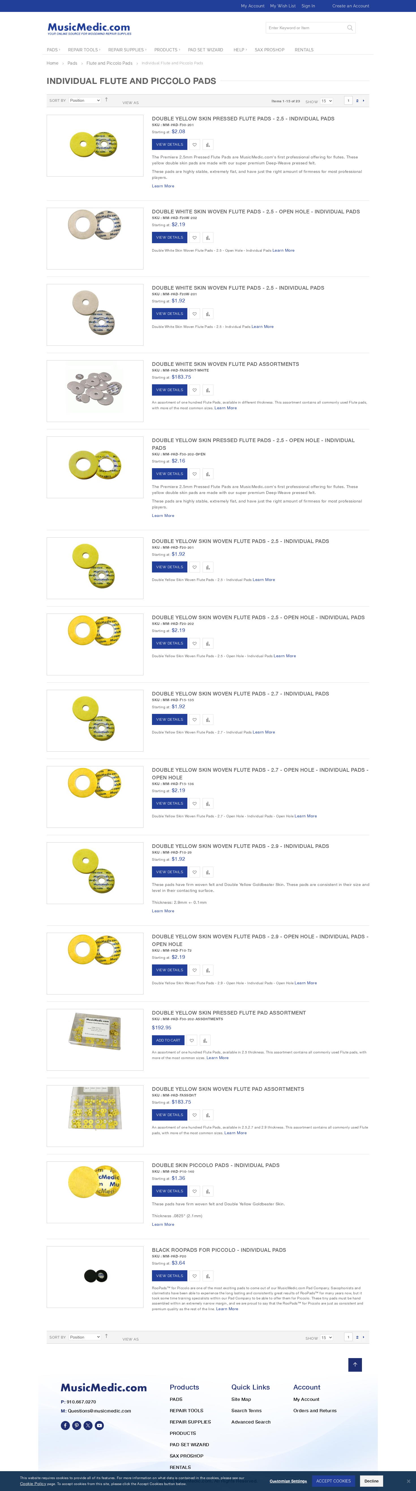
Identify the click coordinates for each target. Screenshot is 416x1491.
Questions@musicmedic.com (99, 1410)
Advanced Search (251, 1421)
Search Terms (246, 1410)
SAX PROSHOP (187, 1455)
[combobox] (311, 27)
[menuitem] (52, 50)
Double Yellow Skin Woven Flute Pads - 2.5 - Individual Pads (240, 541)
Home (53, 63)
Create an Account (351, 6)
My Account (253, 6)
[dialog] (208, 1481)
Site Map (241, 1399)
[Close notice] (408, 1481)
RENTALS (180, 1467)
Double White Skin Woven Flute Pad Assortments (225, 364)
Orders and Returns (315, 1410)
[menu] (208, 50)
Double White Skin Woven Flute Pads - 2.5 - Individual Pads (238, 288)
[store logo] (89, 28)
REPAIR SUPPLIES (190, 1421)
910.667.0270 (81, 1401)
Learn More (163, 186)
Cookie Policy (33, 1483)
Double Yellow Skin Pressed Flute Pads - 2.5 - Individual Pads (243, 118)
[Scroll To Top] (355, 1365)
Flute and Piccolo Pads (110, 63)
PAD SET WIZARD (189, 1444)
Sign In (308, 6)
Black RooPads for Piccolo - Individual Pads (219, 1250)
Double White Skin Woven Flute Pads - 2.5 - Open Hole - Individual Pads (256, 211)
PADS (176, 1399)
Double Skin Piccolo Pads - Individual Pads (216, 1165)
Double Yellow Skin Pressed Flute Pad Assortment (229, 1012)
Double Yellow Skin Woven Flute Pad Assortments (228, 1089)
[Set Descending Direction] (108, 99)
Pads (73, 63)
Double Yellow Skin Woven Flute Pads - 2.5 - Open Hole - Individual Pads (258, 617)
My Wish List (283, 6)
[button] (194, 144)
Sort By (58, 100)
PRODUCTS (183, 1433)
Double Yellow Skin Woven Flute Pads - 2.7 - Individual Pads (240, 693)
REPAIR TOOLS (186, 1410)
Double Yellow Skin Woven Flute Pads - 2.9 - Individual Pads (240, 846)
